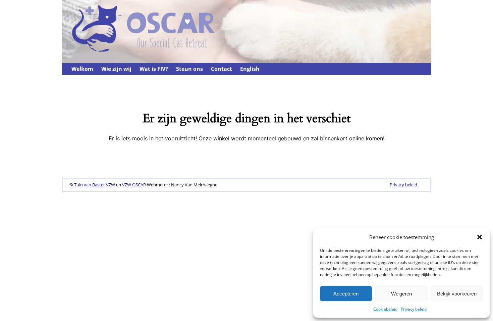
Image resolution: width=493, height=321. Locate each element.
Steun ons (189, 69)
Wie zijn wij (116, 69)
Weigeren (401, 293)
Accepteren (346, 293)
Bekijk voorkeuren (457, 293)
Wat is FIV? (154, 69)
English (250, 69)
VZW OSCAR (134, 185)
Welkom (82, 69)
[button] (479, 237)
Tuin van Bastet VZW (94, 185)
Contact (221, 69)
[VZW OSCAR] (148, 52)
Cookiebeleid (385, 309)
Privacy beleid (414, 309)
